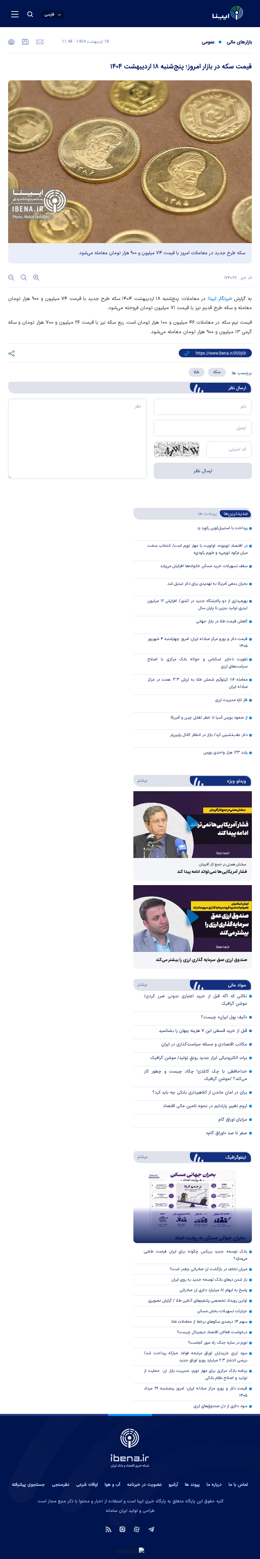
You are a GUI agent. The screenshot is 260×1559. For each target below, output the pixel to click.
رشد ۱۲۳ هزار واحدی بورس (225, 752)
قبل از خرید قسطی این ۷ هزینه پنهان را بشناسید (203, 1030)
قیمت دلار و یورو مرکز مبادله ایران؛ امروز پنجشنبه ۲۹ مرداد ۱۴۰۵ (195, 1392)
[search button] (30, 14)
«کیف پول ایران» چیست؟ (224, 1017)
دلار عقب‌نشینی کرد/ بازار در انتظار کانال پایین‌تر (208, 735)
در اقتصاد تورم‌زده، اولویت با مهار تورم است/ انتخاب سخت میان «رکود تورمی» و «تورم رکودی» (197, 549)
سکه (217, 372)
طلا (196, 372)
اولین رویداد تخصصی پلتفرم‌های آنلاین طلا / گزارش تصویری (197, 1301)
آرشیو (173, 1484)
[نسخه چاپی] (11, 41)
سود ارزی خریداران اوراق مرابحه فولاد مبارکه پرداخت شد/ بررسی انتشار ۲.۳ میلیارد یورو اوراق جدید (195, 1356)
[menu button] (15, 14)
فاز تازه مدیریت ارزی (231, 700)
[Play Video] (192, 824)
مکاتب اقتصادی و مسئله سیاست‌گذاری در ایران (204, 1044)
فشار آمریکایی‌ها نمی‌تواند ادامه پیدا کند (212, 872)
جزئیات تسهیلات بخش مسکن (222, 1311)
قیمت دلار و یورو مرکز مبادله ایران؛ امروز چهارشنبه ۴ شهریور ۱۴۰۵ (197, 642)
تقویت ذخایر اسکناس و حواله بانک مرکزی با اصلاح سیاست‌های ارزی (197, 662)
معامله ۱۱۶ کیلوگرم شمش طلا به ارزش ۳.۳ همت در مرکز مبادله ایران (197, 683)
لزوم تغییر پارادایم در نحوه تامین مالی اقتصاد (205, 1106)
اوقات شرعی (87, 1484)
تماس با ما (238, 1484)
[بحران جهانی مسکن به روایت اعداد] (192, 1206)
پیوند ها (192, 1484)
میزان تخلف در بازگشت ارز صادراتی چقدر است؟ (208, 1269)
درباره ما (214, 1484)
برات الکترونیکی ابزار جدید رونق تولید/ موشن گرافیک (198, 1058)
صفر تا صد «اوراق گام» (226, 1133)
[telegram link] (151, 1529)
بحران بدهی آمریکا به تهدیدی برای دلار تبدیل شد (207, 584)
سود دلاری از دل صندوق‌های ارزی (220, 1406)
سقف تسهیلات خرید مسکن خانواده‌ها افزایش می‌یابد (203, 566)
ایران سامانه (116, 1510)
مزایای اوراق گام (232, 1119)
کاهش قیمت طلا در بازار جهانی (221, 621)
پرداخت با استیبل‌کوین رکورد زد (222, 528)
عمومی (208, 42)
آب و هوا (112, 1484)
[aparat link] (136, 1529)
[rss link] (108, 1529)
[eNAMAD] (130, 1551)
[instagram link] (122, 1529)
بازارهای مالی (239, 42)
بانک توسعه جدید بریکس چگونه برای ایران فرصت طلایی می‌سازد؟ (195, 1255)
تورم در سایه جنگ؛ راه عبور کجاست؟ (217, 1343)
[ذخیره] (25, 41)
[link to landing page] (211, 13)
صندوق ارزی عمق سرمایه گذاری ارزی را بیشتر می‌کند (201, 960)
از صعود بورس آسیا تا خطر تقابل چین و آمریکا (209, 718)
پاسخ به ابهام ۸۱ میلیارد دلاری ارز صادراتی (213, 1290)
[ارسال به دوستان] (39, 41)
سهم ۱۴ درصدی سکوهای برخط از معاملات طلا (209, 1322)
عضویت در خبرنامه (144, 1484)
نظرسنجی (60, 1484)
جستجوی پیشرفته (28, 1484)
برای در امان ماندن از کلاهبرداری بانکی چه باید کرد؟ (199, 1092)
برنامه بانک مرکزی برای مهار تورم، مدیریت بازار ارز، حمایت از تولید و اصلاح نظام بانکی (195, 1374)
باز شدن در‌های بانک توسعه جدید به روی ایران (209, 1280)
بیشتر (141, 780)
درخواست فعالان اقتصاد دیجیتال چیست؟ (212, 1332)
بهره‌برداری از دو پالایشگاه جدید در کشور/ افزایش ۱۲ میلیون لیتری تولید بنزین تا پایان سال (197, 604)
